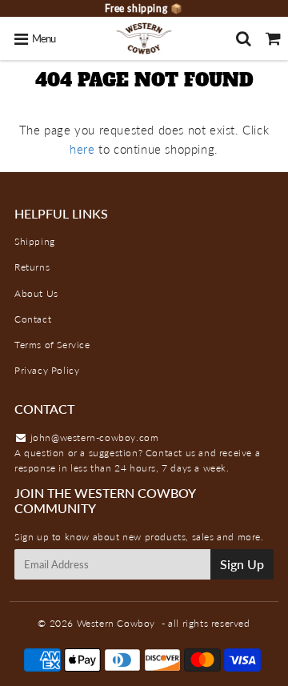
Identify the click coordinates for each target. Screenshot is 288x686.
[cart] (273, 38)
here (82, 149)
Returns (32, 267)
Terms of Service (52, 345)
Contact (32, 319)
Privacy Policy (46, 370)
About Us (36, 293)
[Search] (244, 38)
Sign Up (242, 564)
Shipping (34, 241)
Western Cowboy (116, 623)
